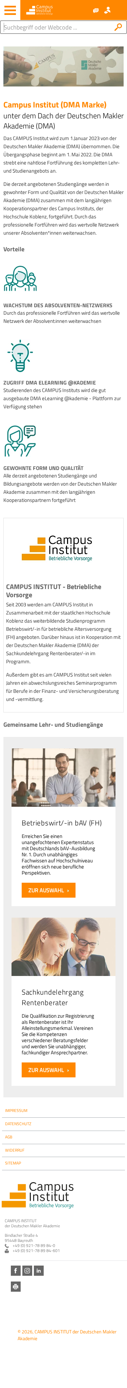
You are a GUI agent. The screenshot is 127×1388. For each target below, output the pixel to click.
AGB (8, 1137)
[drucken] (16, 1286)
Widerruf (14, 1150)
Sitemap (13, 1163)
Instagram (27, 1270)
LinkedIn (39, 1270)
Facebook (16, 1270)
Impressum (16, 1110)
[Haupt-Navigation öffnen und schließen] (10, 10)
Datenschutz (18, 1123)
